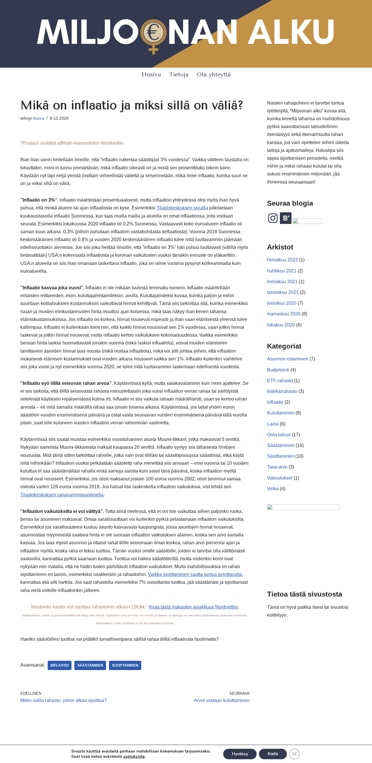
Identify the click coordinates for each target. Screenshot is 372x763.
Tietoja (179, 74)
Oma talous (279, 434)
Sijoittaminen (280, 456)
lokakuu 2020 (281, 324)
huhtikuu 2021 (281, 270)
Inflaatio (275, 402)
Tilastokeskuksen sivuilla (182, 207)
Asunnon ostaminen (287, 358)
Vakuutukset (279, 477)
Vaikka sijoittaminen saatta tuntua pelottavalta (195, 574)
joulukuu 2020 (281, 303)
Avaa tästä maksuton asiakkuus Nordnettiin (193, 606)
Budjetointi (278, 369)
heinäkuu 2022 (282, 259)
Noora (38, 118)
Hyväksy (240, 754)
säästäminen (90, 665)
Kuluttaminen (280, 412)
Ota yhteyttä (214, 74)
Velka (273, 488)
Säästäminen (280, 445)
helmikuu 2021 (282, 281)
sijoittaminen (125, 665)
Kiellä (273, 754)
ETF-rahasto (280, 380)
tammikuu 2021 (283, 292)
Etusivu (151, 74)
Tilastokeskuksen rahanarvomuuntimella (61, 494)
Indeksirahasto (282, 391)
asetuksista (134, 756)
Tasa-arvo (277, 466)
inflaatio (60, 665)
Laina (273, 423)
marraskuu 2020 (284, 313)
